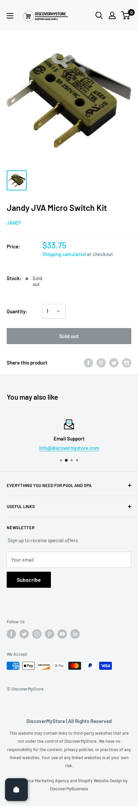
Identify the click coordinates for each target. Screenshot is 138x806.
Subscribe (29, 579)
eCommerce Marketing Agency (40, 780)
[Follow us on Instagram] (37, 634)
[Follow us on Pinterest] (49, 634)
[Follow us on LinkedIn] (75, 634)
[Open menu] (10, 15)
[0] (126, 15)
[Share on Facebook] (88, 362)
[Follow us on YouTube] (62, 634)
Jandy (14, 223)
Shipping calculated (64, 254)
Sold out (69, 336)
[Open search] (99, 15)
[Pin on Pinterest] (101, 362)
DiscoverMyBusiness (69, 788)
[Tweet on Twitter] (114, 362)
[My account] (112, 15)
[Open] (16, 789)
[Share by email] (126, 362)
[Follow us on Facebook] (11, 634)
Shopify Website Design (100, 780)
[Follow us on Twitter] (24, 634)
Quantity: (17, 311)
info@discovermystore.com (69, 448)
